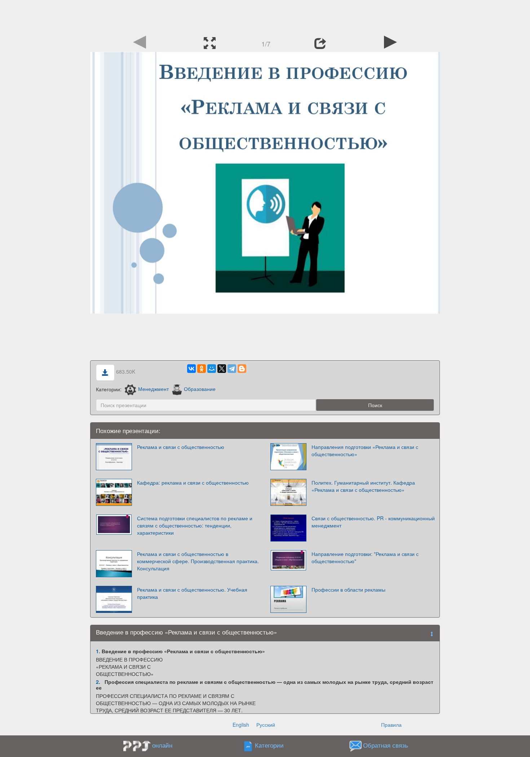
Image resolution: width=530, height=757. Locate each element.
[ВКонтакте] (191, 368)
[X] (221, 368)
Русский (265, 724)
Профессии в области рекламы (348, 589)
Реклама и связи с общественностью (180, 446)
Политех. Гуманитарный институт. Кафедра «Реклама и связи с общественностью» (363, 486)
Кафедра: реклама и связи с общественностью (193, 482)
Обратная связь (385, 745)
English (241, 724)
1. (98, 651)
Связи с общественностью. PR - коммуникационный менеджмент (373, 522)
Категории (269, 745)
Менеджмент (153, 388)
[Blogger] (242, 368)
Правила (391, 724)
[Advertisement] (265, 16)
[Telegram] (232, 368)
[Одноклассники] (201, 368)
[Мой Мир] (211, 368)
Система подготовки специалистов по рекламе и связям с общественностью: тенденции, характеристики (194, 525)
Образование (200, 388)
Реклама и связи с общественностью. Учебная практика (192, 593)
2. (98, 681)
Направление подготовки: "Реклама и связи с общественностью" (365, 557)
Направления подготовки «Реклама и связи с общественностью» (365, 450)
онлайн (162, 745)
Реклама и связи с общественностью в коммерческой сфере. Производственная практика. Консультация (198, 561)
